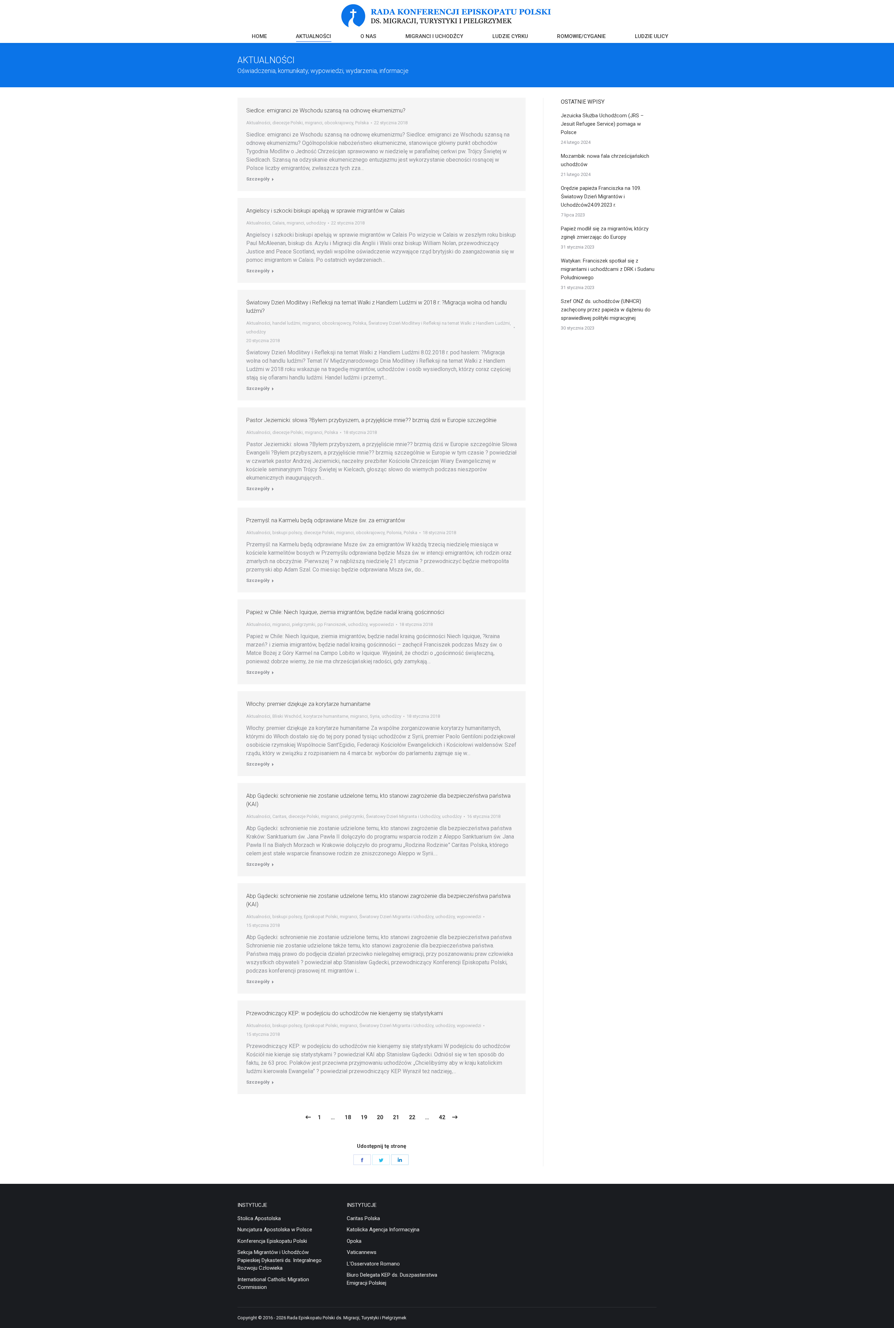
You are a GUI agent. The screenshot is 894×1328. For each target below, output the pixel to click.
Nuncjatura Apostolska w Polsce (274, 1229)
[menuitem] (259, 37)
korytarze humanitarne (325, 716)
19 (364, 1117)
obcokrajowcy (338, 122)
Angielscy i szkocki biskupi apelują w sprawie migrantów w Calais (325, 210)
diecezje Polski (287, 122)
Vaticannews (361, 1252)
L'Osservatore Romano (373, 1264)
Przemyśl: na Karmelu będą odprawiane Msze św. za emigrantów (325, 520)
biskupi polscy (287, 532)
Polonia (394, 532)
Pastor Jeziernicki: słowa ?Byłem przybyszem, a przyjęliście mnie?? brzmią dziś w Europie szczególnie (371, 420)
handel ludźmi (286, 323)
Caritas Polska (363, 1218)
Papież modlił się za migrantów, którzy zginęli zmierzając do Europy (604, 233)
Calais (278, 223)
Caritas (279, 816)
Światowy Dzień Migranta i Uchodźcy (403, 816)
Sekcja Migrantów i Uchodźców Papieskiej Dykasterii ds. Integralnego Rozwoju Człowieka (279, 1260)
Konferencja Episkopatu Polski (272, 1241)
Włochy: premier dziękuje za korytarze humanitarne (308, 704)
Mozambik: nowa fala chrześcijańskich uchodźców (605, 160)
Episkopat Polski (321, 916)
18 (348, 1117)
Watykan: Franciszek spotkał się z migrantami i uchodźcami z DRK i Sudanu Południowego (607, 269)
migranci (313, 122)
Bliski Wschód (286, 716)
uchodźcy (316, 223)
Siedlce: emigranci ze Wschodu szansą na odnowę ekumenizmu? (325, 110)
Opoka (354, 1241)
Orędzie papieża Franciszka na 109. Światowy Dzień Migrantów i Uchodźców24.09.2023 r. (601, 196)
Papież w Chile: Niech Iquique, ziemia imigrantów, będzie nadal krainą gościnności (345, 612)
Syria (375, 716)
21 (396, 1117)
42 (442, 1117)
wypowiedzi (381, 624)
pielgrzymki (303, 624)
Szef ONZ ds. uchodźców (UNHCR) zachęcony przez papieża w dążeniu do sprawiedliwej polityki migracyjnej (606, 309)
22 (412, 1117)
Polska (362, 122)
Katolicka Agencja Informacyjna (383, 1229)
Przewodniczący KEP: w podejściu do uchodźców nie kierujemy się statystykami (344, 1013)
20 (380, 1117)
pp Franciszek (331, 624)
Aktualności (258, 122)
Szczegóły (258, 179)
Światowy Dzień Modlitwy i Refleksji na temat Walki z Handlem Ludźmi (439, 323)
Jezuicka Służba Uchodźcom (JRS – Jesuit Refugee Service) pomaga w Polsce (602, 123)
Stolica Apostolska (259, 1218)
